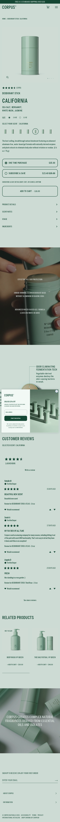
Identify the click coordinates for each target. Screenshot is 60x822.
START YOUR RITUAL (16, 418)
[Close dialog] (56, 391)
